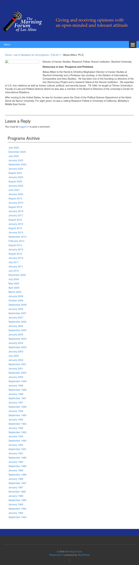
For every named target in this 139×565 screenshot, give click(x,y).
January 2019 (15, 202)
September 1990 (17, 457)
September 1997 (17, 398)
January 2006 (15, 326)
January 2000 (15, 377)
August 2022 (15, 181)
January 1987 (15, 487)
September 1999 (17, 381)
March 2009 (14, 292)
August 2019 (15, 198)
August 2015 (15, 228)
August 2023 (15, 173)
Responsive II (56, 554)
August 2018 (15, 207)
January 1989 (15, 470)
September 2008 (17, 304)
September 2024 (17, 164)
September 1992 (17, 440)
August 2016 (15, 219)
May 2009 (13, 283)
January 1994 (15, 428)
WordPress (84, 554)
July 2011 (13, 262)
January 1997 (15, 402)
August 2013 (15, 245)
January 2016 (15, 224)
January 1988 (15, 478)
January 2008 (15, 309)
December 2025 (17, 151)
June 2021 (14, 190)
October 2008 (15, 300)
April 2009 (13, 287)
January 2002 (15, 360)
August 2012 (15, 253)
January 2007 (15, 317)
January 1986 (15, 495)
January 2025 (15, 160)
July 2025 (13, 156)
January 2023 (15, 177)
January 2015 (15, 232)
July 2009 (13, 279)
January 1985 (15, 504)
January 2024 (15, 168)
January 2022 (15, 185)
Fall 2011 (56, 54)
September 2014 (17, 236)
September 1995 (17, 415)
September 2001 (17, 364)
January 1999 (15, 385)
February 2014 (16, 241)
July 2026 (13, 147)
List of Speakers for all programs (31, 54)
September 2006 (17, 321)
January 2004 (15, 343)
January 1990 (15, 461)
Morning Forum (73, 551)
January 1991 (15, 453)
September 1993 (17, 432)
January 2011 (15, 266)
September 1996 (17, 406)
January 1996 (15, 411)
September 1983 (17, 517)
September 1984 (17, 508)
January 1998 (15, 394)
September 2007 (17, 313)
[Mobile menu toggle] (132, 44)
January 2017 (15, 215)
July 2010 (13, 270)
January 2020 (15, 194)
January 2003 (15, 351)
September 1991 (17, 449)
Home (8, 54)
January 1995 (15, 419)
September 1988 (17, 474)
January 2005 (15, 334)
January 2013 (15, 249)
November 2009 (17, 275)
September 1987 (17, 483)
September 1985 (17, 500)
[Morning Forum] (69, 20)
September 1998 (17, 389)
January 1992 (15, 444)
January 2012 (15, 258)
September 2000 (17, 372)
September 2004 (17, 338)
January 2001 (15, 368)
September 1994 (17, 423)
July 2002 (13, 355)
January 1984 (15, 512)
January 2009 (15, 296)
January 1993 (15, 436)
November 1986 (17, 491)
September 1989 (17, 466)
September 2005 (17, 330)
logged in (24, 126)
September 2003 (17, 347)
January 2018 (15, 211)
